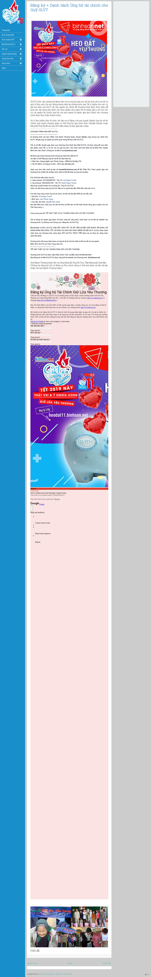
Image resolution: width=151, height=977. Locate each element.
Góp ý (4, 68)
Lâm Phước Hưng (46, 199)
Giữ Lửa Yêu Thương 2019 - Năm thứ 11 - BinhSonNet (55, 974)
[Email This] (31, 950)
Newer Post (32, 963)
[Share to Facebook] (38, 950)
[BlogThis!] (34, 950)
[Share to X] (36, 950)
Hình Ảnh (6, 63)
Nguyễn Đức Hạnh (53, 202)
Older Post (106, 963)
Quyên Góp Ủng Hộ (9, 54)
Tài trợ (4, 49)
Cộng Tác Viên (7, 58)
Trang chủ (6, 30)
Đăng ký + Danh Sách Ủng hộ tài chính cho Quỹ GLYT (69, 7)
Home (69, 963)
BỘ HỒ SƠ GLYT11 (8, 44)
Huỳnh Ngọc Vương (68, 183)
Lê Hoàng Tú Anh (69, 180)
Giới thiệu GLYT (8, 39)
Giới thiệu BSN (8, 35)
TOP (147, 974)
